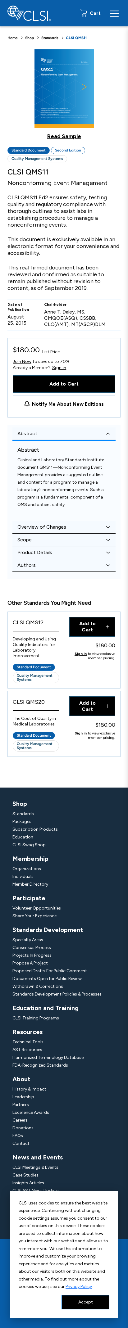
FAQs (17, 1135)
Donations (23, 1128)
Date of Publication (18, 307)
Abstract (27, 433)
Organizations (26, 868)
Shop (29, 38)
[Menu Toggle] (114, 13)
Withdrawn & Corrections (37, 986)
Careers (20, 1120)
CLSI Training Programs (35, 1018)
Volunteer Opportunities (36, 908)
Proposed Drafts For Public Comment (49, 970)
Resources (27, 1032)
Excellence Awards (30, 1112)
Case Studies (25, 1175)
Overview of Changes (41, 527)
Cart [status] (95, 13)
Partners (20, 1104)
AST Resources (27, 1049)
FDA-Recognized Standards (40, 1065)
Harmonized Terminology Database (48, 1057)
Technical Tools (27, 1042)
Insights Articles (28, 1183)
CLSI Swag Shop (29, 844)
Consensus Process (31, 947)
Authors (26, 565)
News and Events (37, 1157)
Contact (21, 1143)
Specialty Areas (27, 939)
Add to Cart (64, 384)
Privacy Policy (79, 1286)
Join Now (22, 361)
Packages (21, 821)
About (21, 1079)
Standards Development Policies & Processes (57, 994)
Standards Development (47, 929)
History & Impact (29, 1089)
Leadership (23, 1097)
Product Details (34, 552)
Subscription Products (35, 829)
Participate (28, 898)
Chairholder (55, 304)
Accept (85, 1302)
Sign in (59, 367)
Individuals (23, 876)
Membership (30, 858)
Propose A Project (30, 963)
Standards (49, 38)
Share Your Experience (34, 916)
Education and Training (45, 1008)
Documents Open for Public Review (47, 978)
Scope (24, 540)
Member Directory (30, 884)
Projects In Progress (32, 955)
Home (12, 38)
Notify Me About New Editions (68, 404)
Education (22, 837)
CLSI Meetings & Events (35, 1167)
